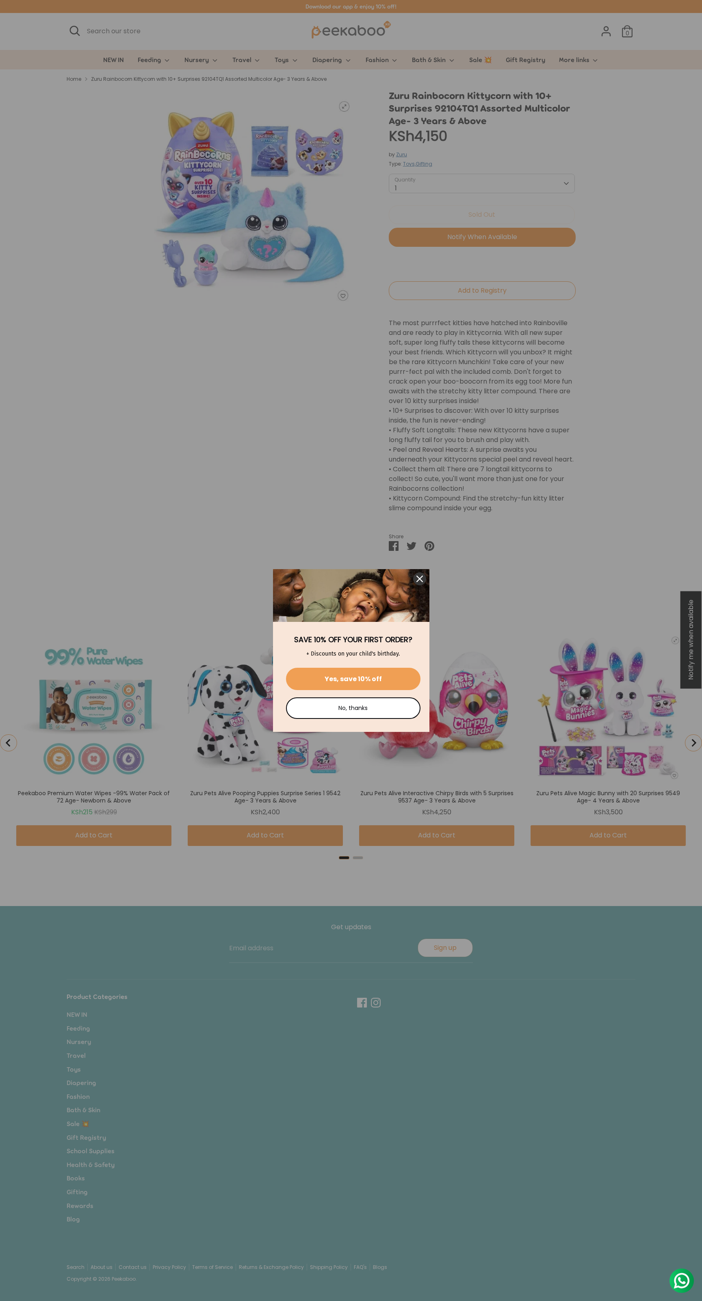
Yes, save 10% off (353, 679)
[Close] (419, 579)
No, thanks (353, 708)
